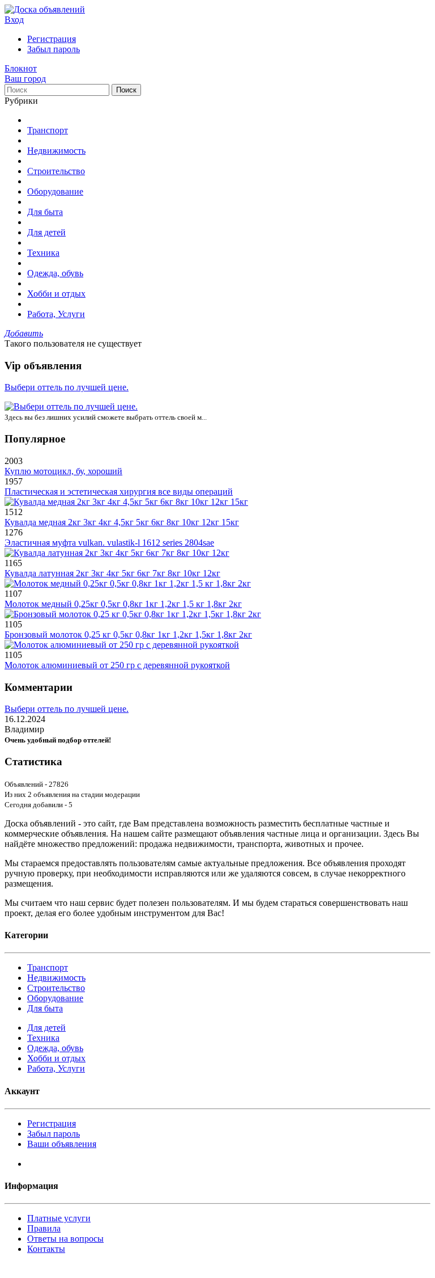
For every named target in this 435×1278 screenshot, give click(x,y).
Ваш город (25, 78)
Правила (44, 1228)
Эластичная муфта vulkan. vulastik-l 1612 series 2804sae (109, 542)
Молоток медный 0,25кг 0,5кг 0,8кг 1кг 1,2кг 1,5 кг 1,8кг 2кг (123, 604)
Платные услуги (59, 1218)
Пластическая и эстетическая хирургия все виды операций (119, 491)
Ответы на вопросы (65, 1238)
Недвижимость (56, 150)
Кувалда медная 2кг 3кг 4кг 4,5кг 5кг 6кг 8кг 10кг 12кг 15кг (122, 522)
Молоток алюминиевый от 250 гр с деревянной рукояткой (117, 665)
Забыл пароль (53, 49)
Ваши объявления (61, 1144)
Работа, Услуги (56, 314)
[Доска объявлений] (45, 9)
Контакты (46, 1249)
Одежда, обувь (55, 273)
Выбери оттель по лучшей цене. (67, 387)
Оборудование (55, 191)
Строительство (56, 171)
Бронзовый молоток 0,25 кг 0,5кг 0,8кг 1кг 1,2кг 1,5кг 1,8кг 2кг (128, 634)
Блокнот (21, 68)
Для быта (45, 212)
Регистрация (51, 39)
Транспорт (47, 130)
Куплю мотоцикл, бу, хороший (63, 471)
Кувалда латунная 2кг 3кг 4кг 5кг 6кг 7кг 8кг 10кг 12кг (112, 573)
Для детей (46, 232)
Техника (43, 253)
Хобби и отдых (56, 293)
